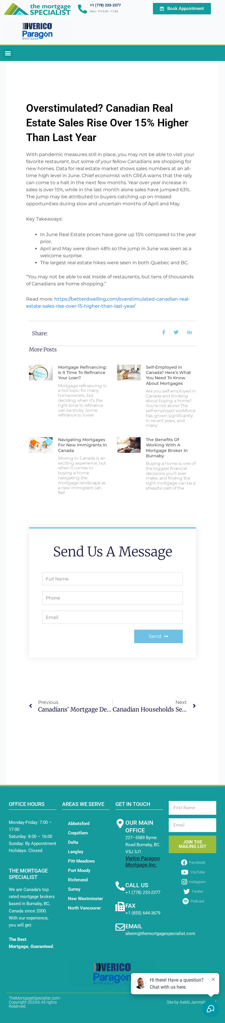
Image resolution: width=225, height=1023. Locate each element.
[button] (8, 53)
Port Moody (79, 870)
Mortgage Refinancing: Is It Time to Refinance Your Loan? (82, 372)
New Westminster (85, 898)
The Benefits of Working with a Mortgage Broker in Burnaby (167, 447)
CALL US (136, 885)
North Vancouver (84, 908)
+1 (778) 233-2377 (105, 5)
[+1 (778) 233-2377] (82, 8)
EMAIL (133, 926)
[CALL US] (120, 886)
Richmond (78, 880)
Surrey (74, 889)
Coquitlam (78, 833)
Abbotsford (78, 823)
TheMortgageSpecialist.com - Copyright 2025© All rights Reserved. (35, 1002)
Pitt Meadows (81, 861)
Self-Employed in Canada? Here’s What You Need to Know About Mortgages (168, 375)
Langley (75, 851)
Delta (73, 842)
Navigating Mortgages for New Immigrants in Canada (82, 445)
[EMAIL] (120, 927)
